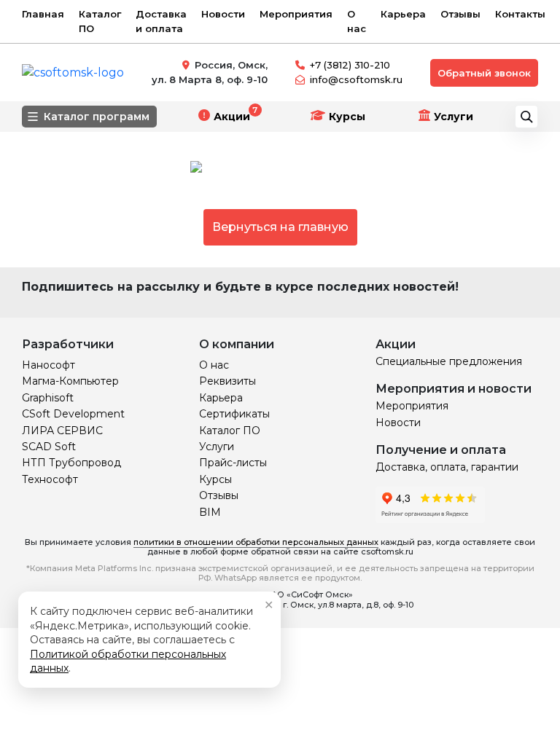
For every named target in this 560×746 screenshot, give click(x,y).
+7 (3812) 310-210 (350, 65)
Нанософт (48, 365)
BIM (210, 512)
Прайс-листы (233, 462)
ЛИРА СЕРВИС (62, 430)
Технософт (50, 479)
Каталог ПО (100, 21)
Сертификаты (234, 413)
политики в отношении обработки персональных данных (255, 542)
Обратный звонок (484, 73)
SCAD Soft (49, 446)
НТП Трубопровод (71, 462)
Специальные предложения (449, 361)
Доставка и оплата (161, 21)
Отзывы (460, 14)
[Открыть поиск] (526, 116)
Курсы (347, 116)
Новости (223, 14)
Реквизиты (227, 381)
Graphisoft (48, 397)
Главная (43, 14)
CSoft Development (73, 413)
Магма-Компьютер (70, 381)
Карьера (403, 14)
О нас (356, 21)
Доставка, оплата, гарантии (447, 467)
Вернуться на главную (280, 227)
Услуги (453, 116)
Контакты (520, 14)
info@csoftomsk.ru (356, 79)
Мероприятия (296, 14)
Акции (232, 116)
